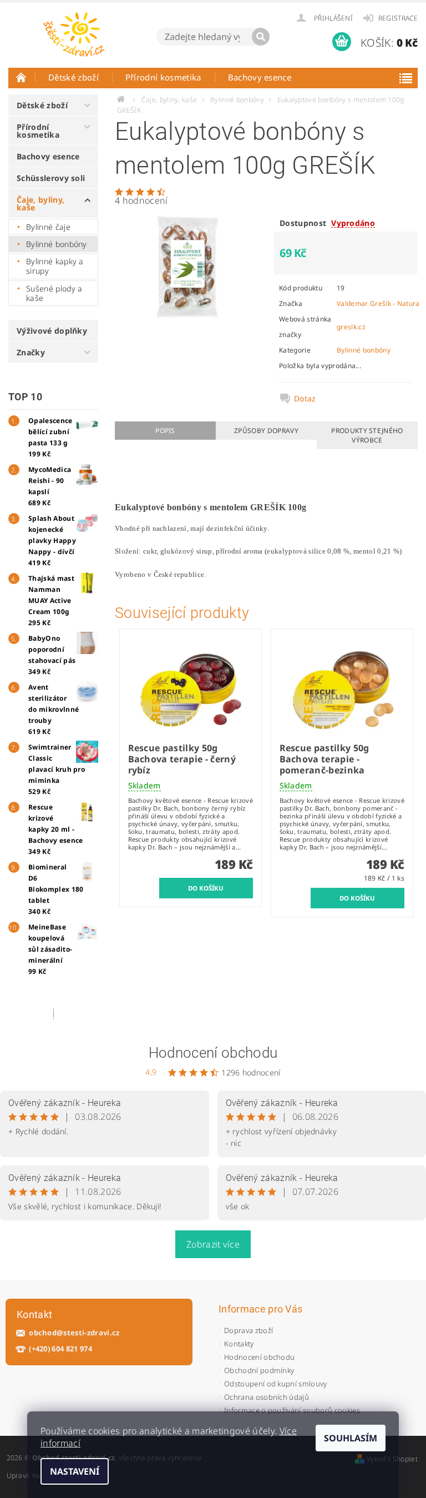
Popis (165, 430)
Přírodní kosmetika (163, 77)
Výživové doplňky (52, 330)
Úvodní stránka (21, 77)
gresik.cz (351, 326)
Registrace (398, 18)
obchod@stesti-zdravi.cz (74, 1333)
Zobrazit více (213, 1244)
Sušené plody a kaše (54, 293)
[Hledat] (261, 37)
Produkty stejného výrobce (367, 435)
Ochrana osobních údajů (266, 1397)
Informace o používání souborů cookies (292, 1410)
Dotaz (305, 399)
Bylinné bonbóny (56, 244)
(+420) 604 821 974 (60, 1349)
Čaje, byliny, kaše (40, 203)
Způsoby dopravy (266, 430)
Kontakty (239, 1344)
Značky (31, 352)
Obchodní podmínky (259, 1370)
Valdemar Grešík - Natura (378, 303)
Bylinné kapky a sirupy (55, 266)
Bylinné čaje (48, 227)
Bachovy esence (259, 77)
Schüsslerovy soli (51, 178)
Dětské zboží (73, 77)
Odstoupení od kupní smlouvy (275, 1384)
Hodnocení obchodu (213, 1052)
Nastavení (74, 1471)
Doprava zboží (248, 1330)
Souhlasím (350, 1438)
